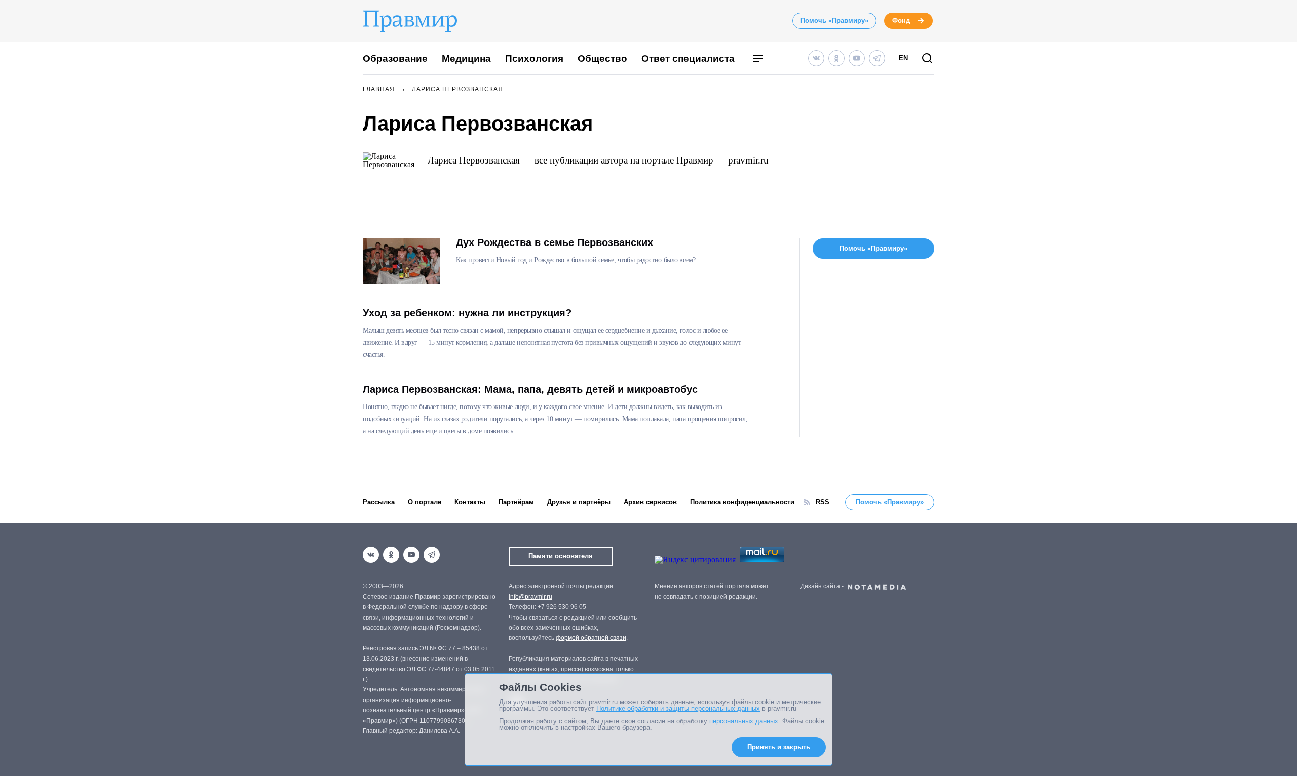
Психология (534, 58)
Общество (602, 58)
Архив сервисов (650, 502)
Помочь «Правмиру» (834, 20)
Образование (395, 58)
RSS (822, 502)
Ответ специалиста (688, 58)
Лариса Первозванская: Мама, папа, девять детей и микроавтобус (530, 389)
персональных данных (743, 721)
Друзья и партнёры (579, 502)
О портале (424, 502)
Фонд (901, 20)
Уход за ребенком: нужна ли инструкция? (467, 312)
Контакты (469, 502)
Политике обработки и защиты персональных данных (678, 708)
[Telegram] (877, 58)
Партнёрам (516, 502)
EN (903, 58)
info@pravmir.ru (530, 596)
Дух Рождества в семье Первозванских (554, 242)
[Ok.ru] (836, 58)
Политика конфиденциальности (742, 502)
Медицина (466, 58)
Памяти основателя (560, 556)
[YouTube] (857, 58)
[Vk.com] (816, 58)
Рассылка (379, 502)
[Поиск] (927, 59)
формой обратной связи (591, 637)
